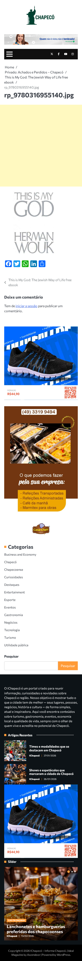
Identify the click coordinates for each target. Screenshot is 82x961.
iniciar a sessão (26, 306)
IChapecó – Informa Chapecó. (48, 950)
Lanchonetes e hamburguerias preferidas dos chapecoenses (36, 929)
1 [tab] (68, 871)
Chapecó (10, 562)
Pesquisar (11, 656)
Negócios (10, 622)
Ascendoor (33, 954)
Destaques (11, 584)
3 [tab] (75, 871)
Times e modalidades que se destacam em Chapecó (49, 748)
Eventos (10, 607)
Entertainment (14, 592)
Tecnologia (12, 630)
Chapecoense (13, 569)
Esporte (10, 600)
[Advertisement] (41, 146)
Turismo (10, 637)
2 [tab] (72, 871)
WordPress (63, 954)
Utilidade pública (16, 645)
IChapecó (34, 755)
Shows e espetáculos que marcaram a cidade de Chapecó (51, 772)
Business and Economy (20, 554)
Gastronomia (13, 615)
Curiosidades (13, 577)
